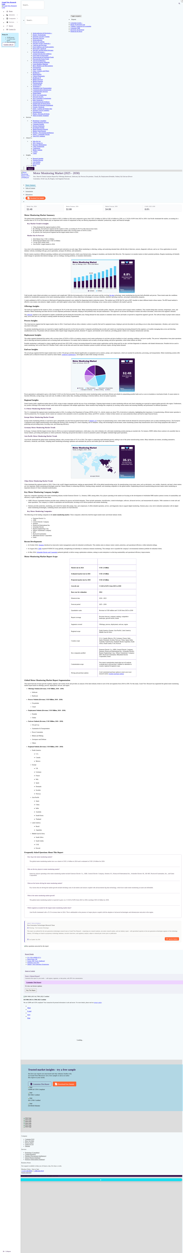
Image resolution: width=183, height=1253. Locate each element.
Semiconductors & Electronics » (42, 33)
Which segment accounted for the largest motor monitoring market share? (49, 908)
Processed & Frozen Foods (41, 59)
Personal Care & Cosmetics (41, 110)
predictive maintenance (69, 354)
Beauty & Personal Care (77, 24)
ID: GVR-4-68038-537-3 (34, 957)
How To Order (29, 1141)
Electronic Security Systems (41, 36)
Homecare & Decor (76, 31)
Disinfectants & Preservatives (41, 103)
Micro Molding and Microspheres (43, 66)
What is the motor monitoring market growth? (41, 895)
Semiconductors (37, 40)
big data (111, 295)
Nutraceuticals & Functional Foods (43, 57)
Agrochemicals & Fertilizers (41, 102)
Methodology (29, 194)
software (29, 314)
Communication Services (40, 91)
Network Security (38, 96)
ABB (39, 548)
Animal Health (37, 84)
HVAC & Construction (40, 95)
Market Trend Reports (39, 131)
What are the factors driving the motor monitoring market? (44, 883)
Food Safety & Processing (40, 55)
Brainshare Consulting (39, 121)
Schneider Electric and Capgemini (47, 552)
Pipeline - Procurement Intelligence (43, 133)
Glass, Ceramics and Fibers (41, 71)
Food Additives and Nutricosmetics (43, 47)
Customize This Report (41, 1084)
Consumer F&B (75, 28)
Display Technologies (39, 35)
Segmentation (29, 191)
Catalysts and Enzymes (40, 45)
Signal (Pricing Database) (32, 1158)
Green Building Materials (40, 64)
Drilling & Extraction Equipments (43, 105)
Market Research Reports (40, 129)
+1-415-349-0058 (26, 1171)
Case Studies (36, 162)
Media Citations (37, 150)
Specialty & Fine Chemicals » (42, 43)
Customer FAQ (29, 1139)
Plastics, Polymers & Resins (41, 114)
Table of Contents (30, 188)
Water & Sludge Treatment (41, 115)
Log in (30, 167)
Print (28, 1018)
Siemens (41, 545)
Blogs (34, 165)
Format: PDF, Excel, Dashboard (36, 961)
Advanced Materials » (39, 60)
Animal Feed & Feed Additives (42, 54)
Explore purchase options (116, 674)
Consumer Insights (38, 124)
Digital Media (37, 93)
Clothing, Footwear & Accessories (80, 26)
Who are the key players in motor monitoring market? (43, 869)
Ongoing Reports (38, 160)
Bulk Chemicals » (38, 100)
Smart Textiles (37, 69)
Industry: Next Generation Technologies (38, 964)
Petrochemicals (37, 112)
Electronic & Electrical (77, 30)
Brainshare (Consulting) (32, 1152)
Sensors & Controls (38, 42)
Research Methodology (40, 145)
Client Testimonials (38, 146)
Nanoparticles (37, 67)
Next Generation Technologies (42, 98)
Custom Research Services (41, 122)
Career (35, 153)
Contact (35, 151)
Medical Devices (38, 79)
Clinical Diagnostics (39, 76)
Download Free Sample (37, 198)
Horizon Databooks (39, 126)
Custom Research (30, 1154)
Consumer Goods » (76, 23)
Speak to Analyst (173, 939)
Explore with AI (8, 44)
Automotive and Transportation (42, 88)
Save (28, 1014)
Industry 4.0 (93, 421)
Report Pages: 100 (32, 959)
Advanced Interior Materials (41, 62)
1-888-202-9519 (39, 1171)
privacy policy (98, 1002)
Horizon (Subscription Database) (35, 1159)
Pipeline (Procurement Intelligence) (35, 1156)
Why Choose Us (38, 143)
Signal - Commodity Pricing (41, 134)
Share (29, 1008)
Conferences (36, 148)
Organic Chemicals (38, 107)
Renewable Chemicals (39, 48)
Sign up (30, 169)
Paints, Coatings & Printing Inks (42, 109)
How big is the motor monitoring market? (39, 857)
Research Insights (38, 158)
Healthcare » (36, 72)
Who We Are (37, 141)
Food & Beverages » (39, 52)
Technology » (37, 86)
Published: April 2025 (33, 962)
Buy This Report (30, 990)
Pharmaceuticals (37, 83)
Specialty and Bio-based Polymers (43, 50)
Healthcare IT (37, 78)
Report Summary (31, 185)
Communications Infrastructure (42, 90)
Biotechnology (37, 74)
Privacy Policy (29, 1142)
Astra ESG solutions (39, 136)
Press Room (36, 163)
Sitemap (27, 1146)
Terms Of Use (29, 1144)
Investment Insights (38, 127)
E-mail (29, 1011)
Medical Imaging (38, 81)
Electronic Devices (38, 38)
